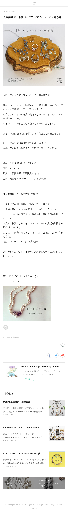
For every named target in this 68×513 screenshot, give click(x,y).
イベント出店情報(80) (11, 337)
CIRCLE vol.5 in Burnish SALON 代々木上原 (26, 453)
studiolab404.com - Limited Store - (21, 427)
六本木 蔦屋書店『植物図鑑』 (18, 401)
